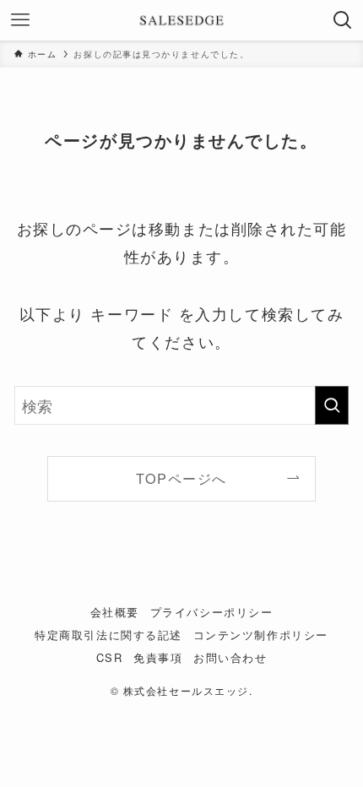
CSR (109, 657)
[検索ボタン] (342, 20)
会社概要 (114, 612)
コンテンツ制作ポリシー (260, 635)
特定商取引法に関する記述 (108, 635)
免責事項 (157, 657)
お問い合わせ (230, 657)
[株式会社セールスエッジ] (181, 20)
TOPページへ (181, 478)
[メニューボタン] (20, 20)
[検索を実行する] (332, 405)
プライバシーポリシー (211, 612)
